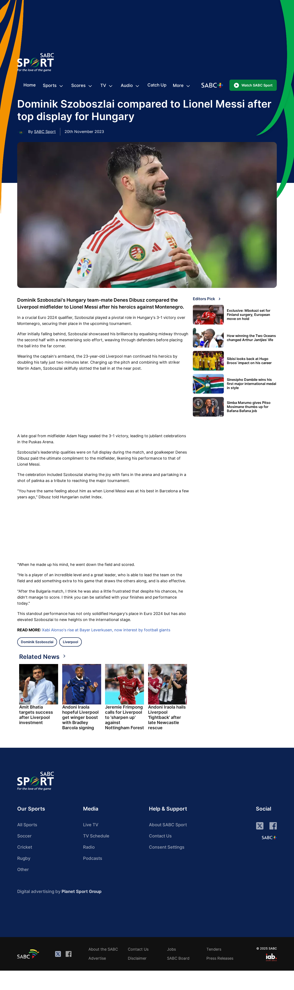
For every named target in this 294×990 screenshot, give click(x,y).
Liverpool (70, 642)
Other (23, 869)
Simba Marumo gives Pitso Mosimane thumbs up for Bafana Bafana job (249, 407)
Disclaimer (137, 958)
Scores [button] (78, 85)
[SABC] (28, 954)
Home (29, 85)
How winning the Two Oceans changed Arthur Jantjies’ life (251, 338)
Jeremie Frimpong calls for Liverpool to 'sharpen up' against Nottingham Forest (124, 717)
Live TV (90, 824)
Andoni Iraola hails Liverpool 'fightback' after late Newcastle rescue (167, 717)
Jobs (171, 949)
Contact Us (160, 836)
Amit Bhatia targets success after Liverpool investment (36, 714)
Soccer (24, 836)
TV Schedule (96, 836)
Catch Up (156, 85)
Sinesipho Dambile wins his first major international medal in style (251, 384)
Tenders (213, 949)
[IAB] (271, 957)
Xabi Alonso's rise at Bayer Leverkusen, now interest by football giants (106, 630)
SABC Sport (45, 131)
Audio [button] (127, 85)
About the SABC (103, 949)
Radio (89, 847)
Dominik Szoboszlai (37, 642)
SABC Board (178, 958)
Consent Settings (166, 847)
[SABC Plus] (269, 837)
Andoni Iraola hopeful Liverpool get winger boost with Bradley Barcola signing (80, 717)
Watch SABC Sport (256, 85)
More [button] (178, 85)
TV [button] (103, 85)
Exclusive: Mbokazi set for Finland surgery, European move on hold (248, 315)
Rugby (23, 858)
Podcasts (92, 858)
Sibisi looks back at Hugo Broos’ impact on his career (249, 361)
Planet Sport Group (82, 891)
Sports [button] (50, 85)
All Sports (27, 824)
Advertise (97, 958)
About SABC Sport (168, 824)
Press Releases (219, 958)
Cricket (24, 847)
